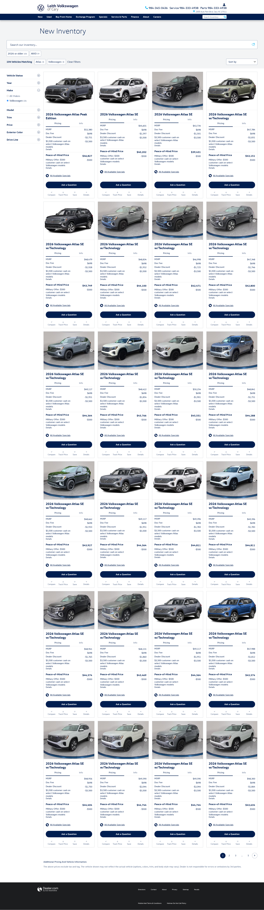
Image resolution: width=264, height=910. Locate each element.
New (40, 16)
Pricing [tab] (57, 123)
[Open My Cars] (223, 4)
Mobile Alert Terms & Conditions (149, 903)
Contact (153, 889)
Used (49, 16)
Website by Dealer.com (47, 889)
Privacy (174, 889)
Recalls (196, 889)
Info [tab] (81, 123)
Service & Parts (119, 16)
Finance (135, 16)
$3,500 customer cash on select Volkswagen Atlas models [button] (58, 145)
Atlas (38, 61)
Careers (157, 16)
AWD (35, 53)
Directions (141, 889)
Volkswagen (54, 61)
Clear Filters (73, 61)
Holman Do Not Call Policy (176, 903)
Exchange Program (85, 16)
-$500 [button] (89, 160)
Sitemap (186, 889)
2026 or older (17, 53)
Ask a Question (69, 184)
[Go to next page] (254, 855)
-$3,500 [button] (88, 141)
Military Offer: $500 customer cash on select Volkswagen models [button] (58, 163)
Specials (103, 16)
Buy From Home (64, 16)
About (146, 16)
